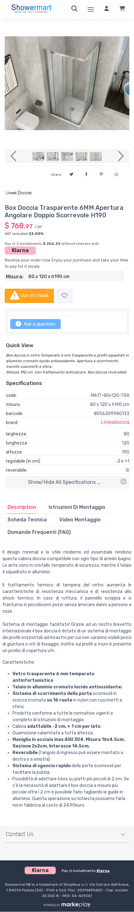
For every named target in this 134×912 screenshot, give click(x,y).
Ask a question (38, 324)
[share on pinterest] (101, 173)
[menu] (90, 9)
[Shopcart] (122, 9)
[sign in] (106, 9)
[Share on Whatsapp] (116, 173)
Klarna (20, 250)
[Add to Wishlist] (64, 296)
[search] (74, 9)
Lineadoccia (115, 422)
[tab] (21, 507)
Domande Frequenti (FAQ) (39, 532)
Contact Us (20, 834)
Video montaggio (80, 520)
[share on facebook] (86, 173)
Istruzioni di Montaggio (77, 507)
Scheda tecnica (27, 520)
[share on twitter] (71, 173)
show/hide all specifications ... (64, 482)
